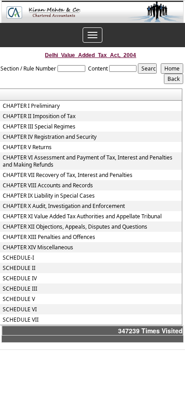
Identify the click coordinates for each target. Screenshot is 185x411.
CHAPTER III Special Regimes (39, 126)
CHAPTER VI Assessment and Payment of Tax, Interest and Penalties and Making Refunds (87, 161)
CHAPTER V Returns (27, 147)
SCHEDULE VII (21, 319)
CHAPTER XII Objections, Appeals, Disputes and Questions (75, 226)
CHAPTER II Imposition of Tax (39, 116)
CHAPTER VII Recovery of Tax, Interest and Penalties (67, 175)
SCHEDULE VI (20, 309)
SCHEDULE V (19, 299)
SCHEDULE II (19, 268)
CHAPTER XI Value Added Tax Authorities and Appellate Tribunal (82, 216)
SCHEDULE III (20, 288)
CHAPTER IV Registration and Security (50, 137)
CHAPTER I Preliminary (31, 106)
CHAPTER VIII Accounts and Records (48, 185)
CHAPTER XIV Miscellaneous (38, 247)
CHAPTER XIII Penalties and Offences (49, 237)
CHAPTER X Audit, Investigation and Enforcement (64, 206)
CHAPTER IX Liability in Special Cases (49, 195)
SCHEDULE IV (20, 278)
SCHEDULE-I (18, 257)
